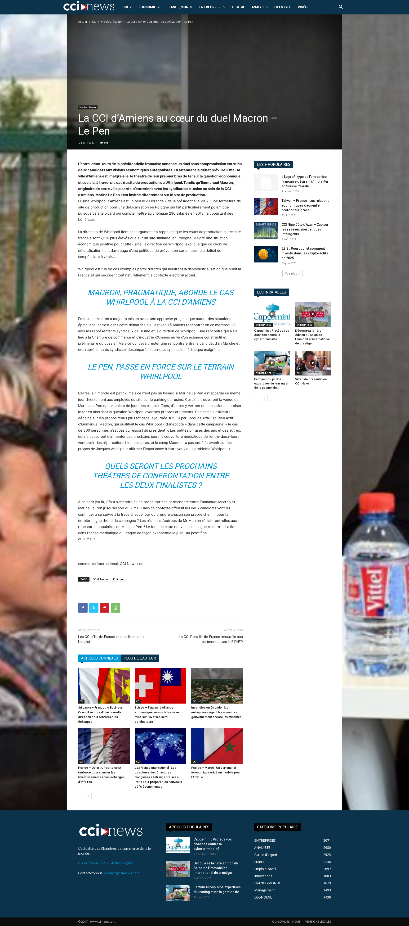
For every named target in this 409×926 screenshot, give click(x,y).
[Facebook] (83, 608)
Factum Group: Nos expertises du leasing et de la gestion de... (271, 383)
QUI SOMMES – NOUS (286, 922)
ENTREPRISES (210, 7)
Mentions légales (122, 863)
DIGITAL (238, 7)
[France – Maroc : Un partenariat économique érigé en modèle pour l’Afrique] (217, 746)
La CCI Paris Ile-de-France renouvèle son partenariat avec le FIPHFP (211, 639)
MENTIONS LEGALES (318, 922)
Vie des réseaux (111, 22)
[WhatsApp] (115, 608)
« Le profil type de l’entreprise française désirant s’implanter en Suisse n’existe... (305, 181)
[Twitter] (93, 608)
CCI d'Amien (100, 579)
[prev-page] (81, 796)
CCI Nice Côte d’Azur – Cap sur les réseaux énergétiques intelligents (305, 229)
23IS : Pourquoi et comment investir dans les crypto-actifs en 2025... (305, 253)
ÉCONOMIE (147, 7)
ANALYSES (260, 7)
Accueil (83, 22)
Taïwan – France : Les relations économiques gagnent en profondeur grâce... (305, 205)
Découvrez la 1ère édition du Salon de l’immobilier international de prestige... (216, 868)
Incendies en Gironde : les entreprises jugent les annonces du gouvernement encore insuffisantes (216, 712)
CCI (125, 7)
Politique (118, 579)
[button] (341, 7)
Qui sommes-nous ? (91, 863)
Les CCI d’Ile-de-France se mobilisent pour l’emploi (111, 639)
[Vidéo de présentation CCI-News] (313, 363)
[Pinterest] (104, 608)
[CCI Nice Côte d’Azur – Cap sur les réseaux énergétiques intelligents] (266, 230)
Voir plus (291, 273)
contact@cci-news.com (122, 873)
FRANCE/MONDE (180, 7)
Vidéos (304, 7)
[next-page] (89, 796)
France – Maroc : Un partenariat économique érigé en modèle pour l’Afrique (216, 772)
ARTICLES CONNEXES (99, 658)
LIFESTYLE (282, 7)
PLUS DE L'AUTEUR (140, 658)
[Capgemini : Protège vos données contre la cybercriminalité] (272, 314)
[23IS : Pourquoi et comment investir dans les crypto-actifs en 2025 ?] (266, 254)
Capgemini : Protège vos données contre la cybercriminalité (271, 335)
